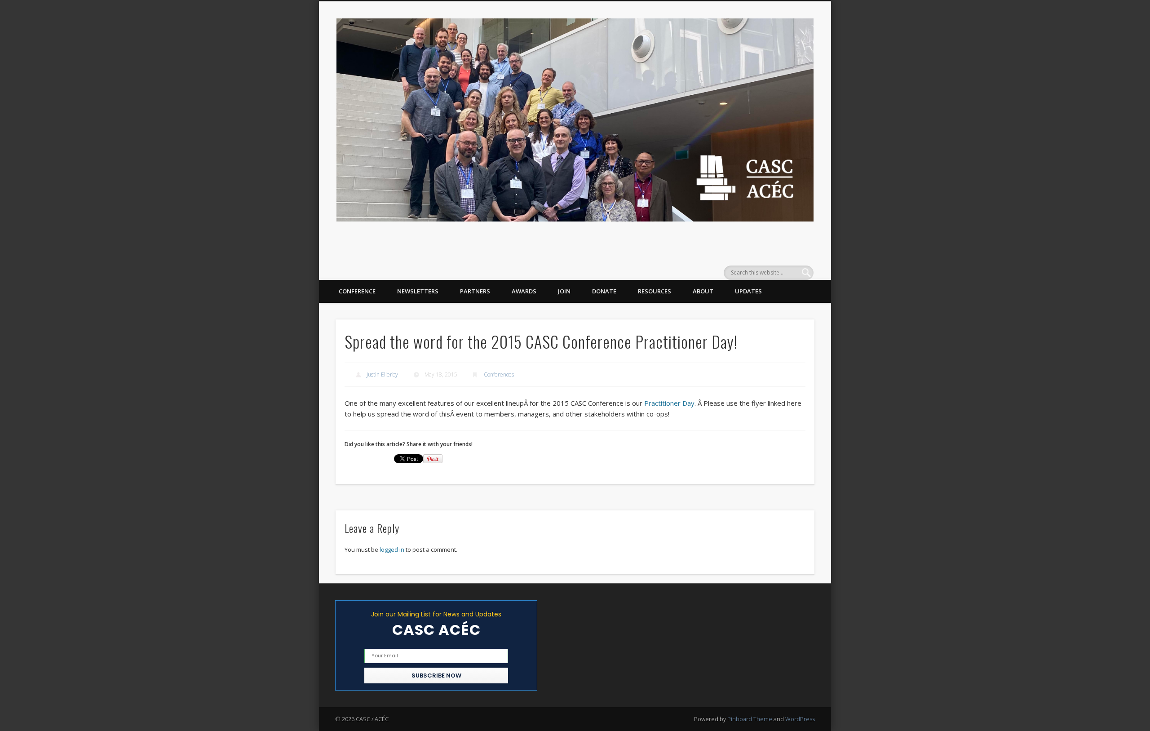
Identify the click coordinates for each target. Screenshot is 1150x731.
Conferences (499, 374)
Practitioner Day (669, 403)
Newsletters (417, 291)
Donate (604, 291)
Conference (357, 291)
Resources (654, 291)
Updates (748, 291)
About (703, 291)
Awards (524, 291)
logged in (392, 549)
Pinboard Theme (749, 719)
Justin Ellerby (382, 374)
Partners (475, 291)
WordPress (800, 719)
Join (564, 291)
